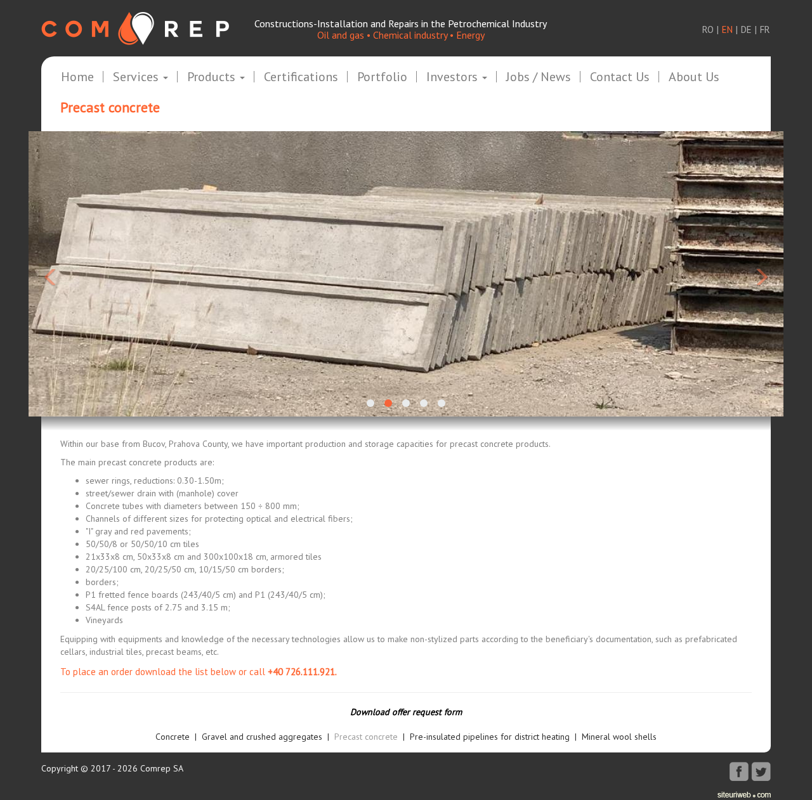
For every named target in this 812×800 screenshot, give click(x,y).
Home (77, 77)
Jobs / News (538, 77)
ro (708, 29)
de (746, 29)
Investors (453, 77)
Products (213, 77)
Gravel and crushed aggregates (262, 736)
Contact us (620, 77)
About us (694, 77)
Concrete (172, 736)
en (727, 29)
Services (137, 77)
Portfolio (382, 77)
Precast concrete (366, 736)
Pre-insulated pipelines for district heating (490, 736)
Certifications (301, 77)
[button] (85, 273)
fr (765, 29)
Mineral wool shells (619, 736)
